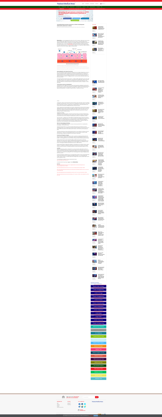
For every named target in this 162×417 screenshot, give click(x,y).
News (59, 6)
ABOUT (83, 3)
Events (88, 6)
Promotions (98, 6)
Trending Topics (64, 6)
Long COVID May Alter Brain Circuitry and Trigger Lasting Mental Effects (89, 8)
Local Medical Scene (78, 6)
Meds (68, 6)
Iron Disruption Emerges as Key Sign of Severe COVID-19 (67, 8)
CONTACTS (96, 3)
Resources (84, 6)
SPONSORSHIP (92, 3)
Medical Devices (72, 6)
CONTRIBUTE (87, 3)
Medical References (92, 6)
